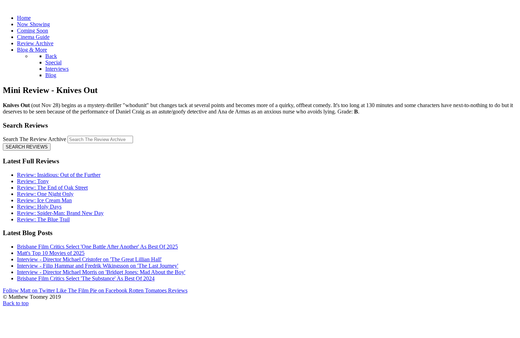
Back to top (16, 303)
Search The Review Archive (34, 139)
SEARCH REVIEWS (27, 147)
